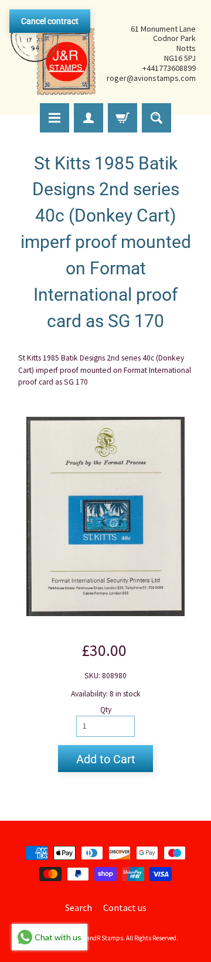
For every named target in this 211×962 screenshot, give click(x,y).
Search (78, 907)
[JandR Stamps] (53, 53)
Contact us (125, 907)
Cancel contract (50, 21)
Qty (105, 710)
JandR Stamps (103, 938)
